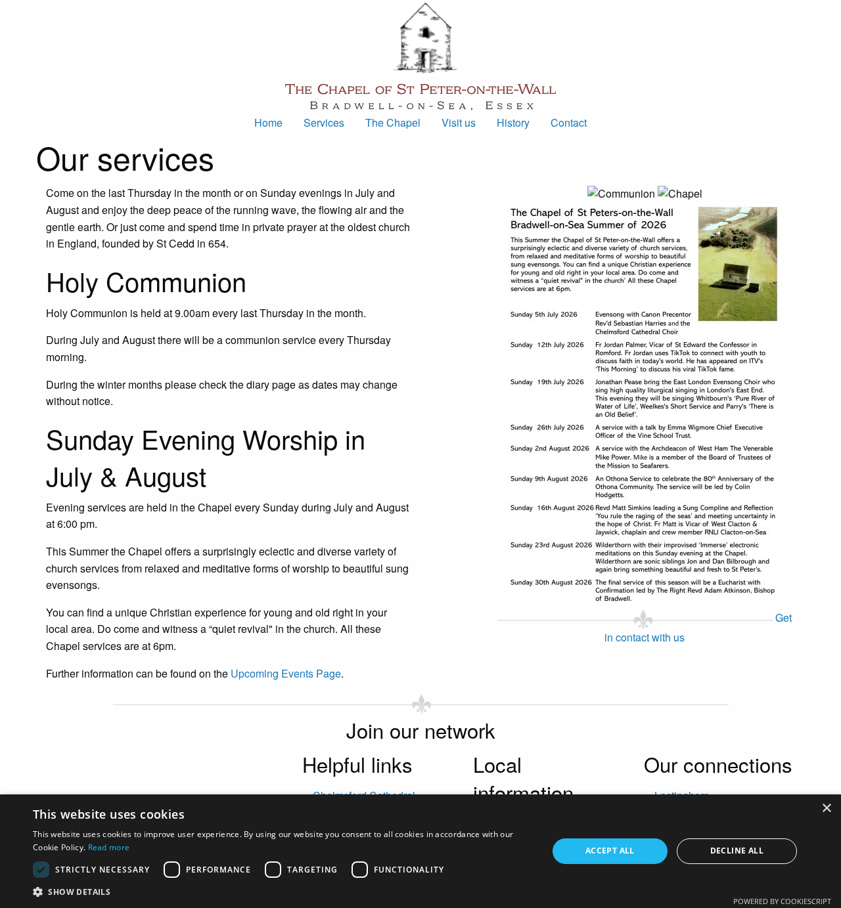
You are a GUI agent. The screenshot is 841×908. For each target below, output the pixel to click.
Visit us (459, 122)
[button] (283, 891)
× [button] (826, 808)
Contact (569, 122)
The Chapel (392, 122)
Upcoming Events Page (286, 673)
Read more (109, 847)
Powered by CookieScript (782, 901)
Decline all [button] (736, 850)
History (513, 122)
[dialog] (420, 851)
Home (268, 122)
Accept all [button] (610, 850)
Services (324, 122)
